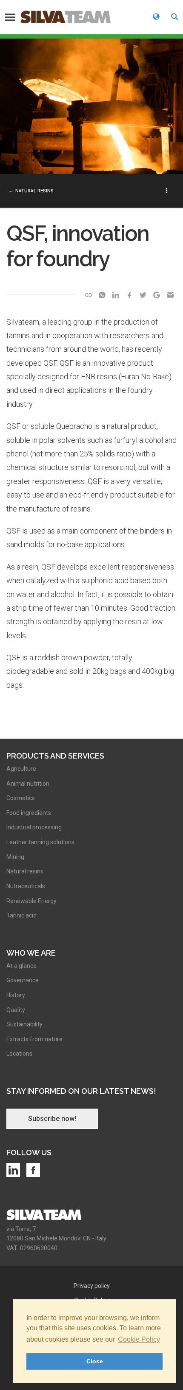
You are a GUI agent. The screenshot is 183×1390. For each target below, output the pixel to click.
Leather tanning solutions (40, 842)
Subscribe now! (52, 1119)
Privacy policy (92, 1285)
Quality (15, 1009)
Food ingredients (28, 812)
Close (94, 1361)
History (15, 995)
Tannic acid (21, 915)
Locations (19, 1053)
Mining (15, 856)
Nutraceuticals (25, 886)
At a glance (21, 965)
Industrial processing (34, 827)
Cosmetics (20, 798)
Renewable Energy (31, 901)
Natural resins (34, 191)
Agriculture (21, 768)
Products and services (55, 755)
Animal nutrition (27, 783)
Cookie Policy (139, 1339)
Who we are (31, 952)
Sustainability (24, 1024)
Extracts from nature (34, 1039)
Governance (22, 980)
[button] (174, 17)
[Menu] (10, 17)
